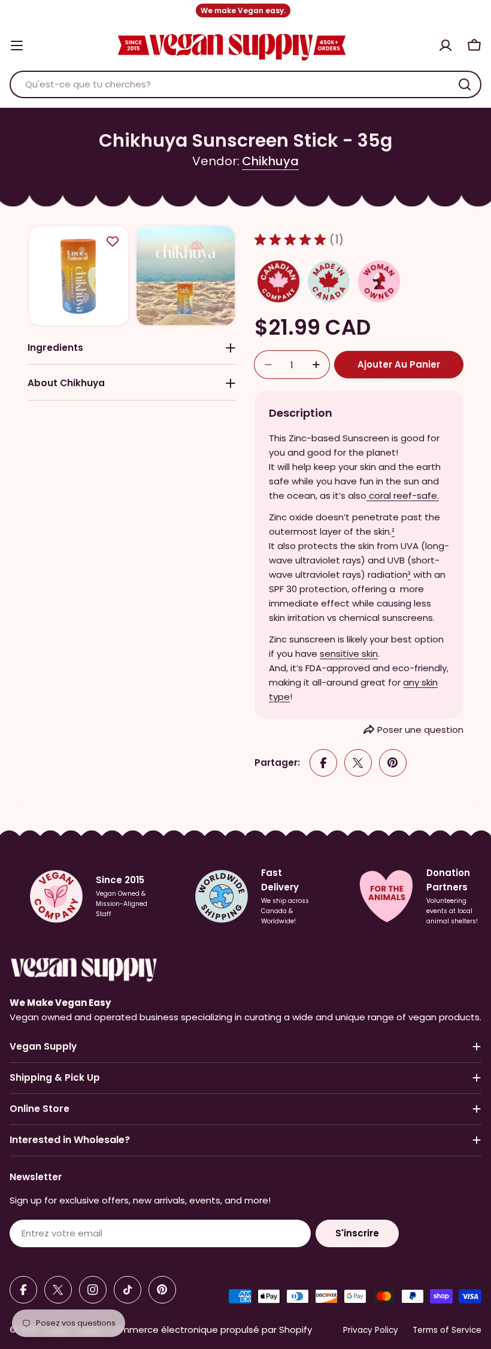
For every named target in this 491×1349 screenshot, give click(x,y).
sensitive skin (349, 653)
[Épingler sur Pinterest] (393, 763)
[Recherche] (464, 84)
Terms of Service (447, 1330)
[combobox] (245, 84)
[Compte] (445, 45)
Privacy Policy (370, 1330)
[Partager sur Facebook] (323, 763)
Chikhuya (270, 161)
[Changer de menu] (17, 45)
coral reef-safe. (404, 495)
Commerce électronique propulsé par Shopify (209, 1329)
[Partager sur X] (358, 763)
